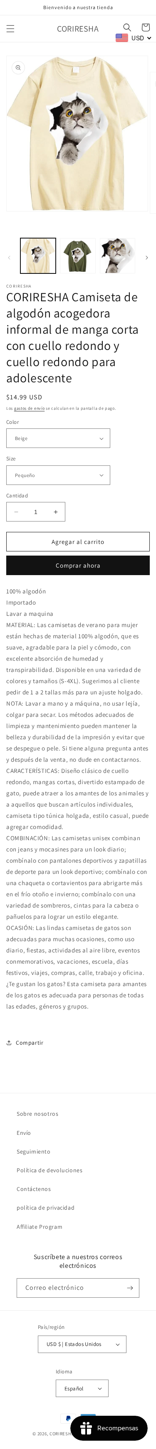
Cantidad (17, 495)
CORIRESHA (62, 1434)
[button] (10, 29)
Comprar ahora (78, 565)
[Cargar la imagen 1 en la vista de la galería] (38, 255)
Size (11, 458)
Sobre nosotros (37, 1113)
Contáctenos (34, 1189)
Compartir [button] (29, 1042)
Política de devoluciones (49, 1170)
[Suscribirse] (130, 1288)
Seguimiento (34, 1151)
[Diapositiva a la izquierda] (9, 257)
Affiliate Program (39, 1226)
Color (12, 422)
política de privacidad (45, 1207)
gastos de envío (29, 408)
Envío (24, 1133)
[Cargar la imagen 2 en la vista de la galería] (77, 255)
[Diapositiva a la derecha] (147, 257)
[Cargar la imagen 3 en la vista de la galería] (117, 255)
